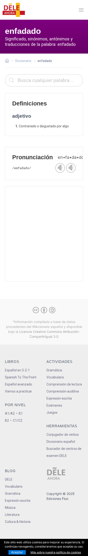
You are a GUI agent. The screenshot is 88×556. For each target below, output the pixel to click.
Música (10, 507)
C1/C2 (17, 420)
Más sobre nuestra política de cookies (56, 552)
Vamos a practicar (18, 391)
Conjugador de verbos (62, 434)
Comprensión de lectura (64, 384)
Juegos (51, 412)
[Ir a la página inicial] (8, 61)
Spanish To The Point (20, 377)
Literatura (12, 515)
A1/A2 (10, 413)
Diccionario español (60, 441)
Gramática (54, 370)
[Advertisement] (44, 234)
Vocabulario (55, 377)
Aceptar (17, 552)
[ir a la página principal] (13, 10)
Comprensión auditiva (62, 391)
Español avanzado (18, 384)
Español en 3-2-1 (17, 370)
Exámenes (54, 405)
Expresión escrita (59, 398)
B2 (7, 420)
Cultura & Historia (18, 522)
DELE (8, 479)
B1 (21, 413)
